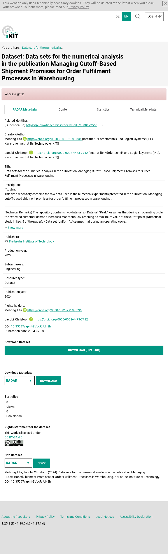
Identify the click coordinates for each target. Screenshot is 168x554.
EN (126, 16)
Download (48, 381)
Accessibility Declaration (136, 516)
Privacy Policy (78, 7)
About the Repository (16, 516)
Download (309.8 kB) (84, 350)
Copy (42, 463)
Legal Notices (105, 516)
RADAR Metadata (25, 109)
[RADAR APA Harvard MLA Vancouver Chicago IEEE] (18, 463)
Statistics (103, 109)
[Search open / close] (138, 16)
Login (152, 16)
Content (64, 109)
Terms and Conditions (75, 516)
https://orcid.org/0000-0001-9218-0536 (54, 139)
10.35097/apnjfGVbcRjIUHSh (31, 326)
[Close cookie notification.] (165, 3)
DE (118, 16)
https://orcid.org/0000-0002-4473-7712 (61, 152)
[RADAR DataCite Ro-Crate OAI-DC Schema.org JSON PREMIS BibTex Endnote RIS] (20, 380)
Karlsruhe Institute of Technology (31, 241)
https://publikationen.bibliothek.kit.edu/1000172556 (61, 125)
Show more (15, 227)
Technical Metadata (143, 109)
